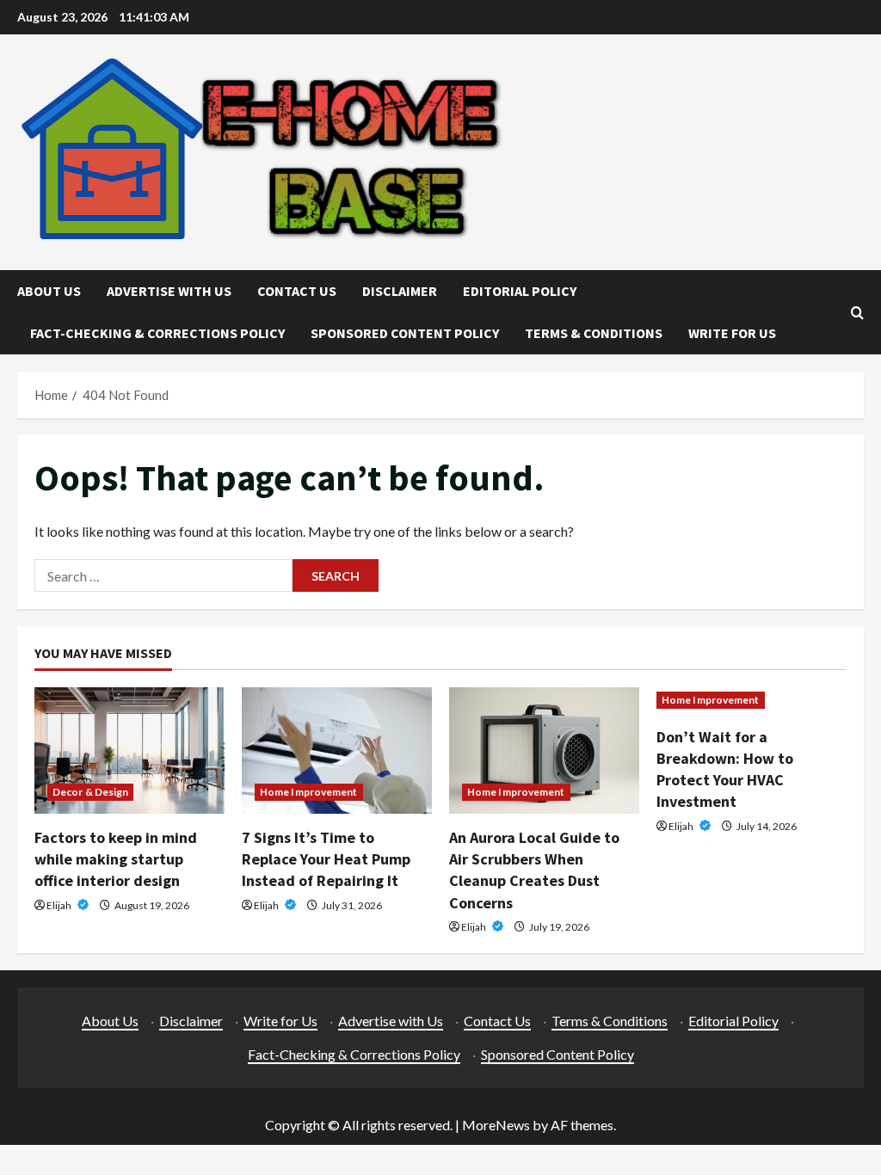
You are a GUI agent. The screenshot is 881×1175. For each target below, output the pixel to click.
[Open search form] (857, 312)
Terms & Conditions (593, 332)
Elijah (59, 905)
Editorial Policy (519, 290)
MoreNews (496, 1125)
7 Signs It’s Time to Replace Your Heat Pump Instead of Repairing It (326, 858)
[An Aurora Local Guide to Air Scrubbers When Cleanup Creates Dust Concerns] (544, 750)
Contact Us (296, 290)
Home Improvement (309, 791)
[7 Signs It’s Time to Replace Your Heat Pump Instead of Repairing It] (337, 750)
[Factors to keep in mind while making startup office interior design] (129, 750)
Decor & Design (90, 791)
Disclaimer (399, 290)
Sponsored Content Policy (405, 332)
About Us (49, 290)
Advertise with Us (169, 290)
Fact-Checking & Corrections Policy (157, 332)
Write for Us (732, 332)
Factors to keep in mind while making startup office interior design (115, 858)
